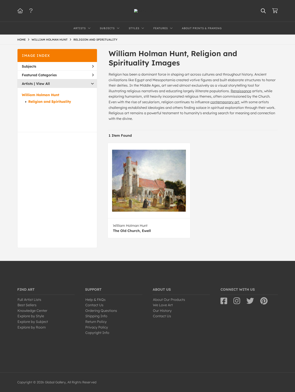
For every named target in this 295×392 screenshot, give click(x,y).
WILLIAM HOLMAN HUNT (50, 39)
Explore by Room (31, 327)
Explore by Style (30, 316)
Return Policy (96, 321)
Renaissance (241, 91)
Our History (162, 310)
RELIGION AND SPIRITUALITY (95, 39)
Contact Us (94, 305)
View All (43, 83)
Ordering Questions (101, 310)
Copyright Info (97, 332)
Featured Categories (39, 75)
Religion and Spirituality (49, 101)
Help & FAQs (95, 299)
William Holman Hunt (40, 95)
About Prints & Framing (202, 28)
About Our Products (169, 299)
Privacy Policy (96, 327)
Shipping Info (96, 316)
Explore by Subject (32, 321)
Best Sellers (26, 305)
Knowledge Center (32, 310)
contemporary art (224, 102)
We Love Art (163, 305)
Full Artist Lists (29, 299)
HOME (21, 39)
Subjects (29, 66)
